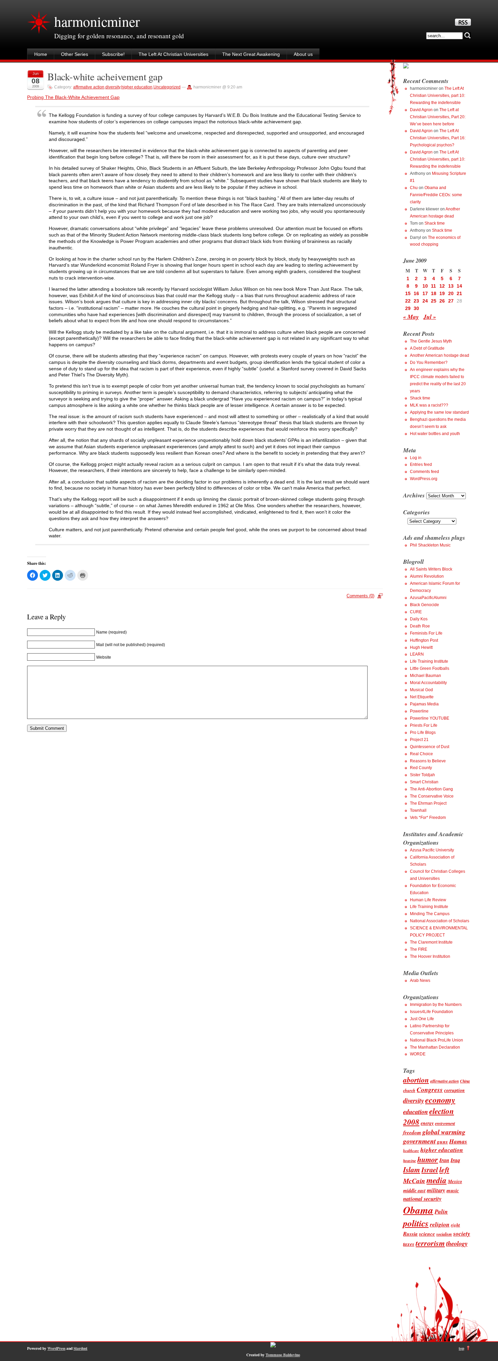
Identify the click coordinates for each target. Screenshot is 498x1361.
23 (416, 301)
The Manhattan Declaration (435, 1047)
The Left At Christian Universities (173, 54)
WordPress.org (423, 478)
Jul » (429, 316)
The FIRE (418, 949)
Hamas (458, 1141)
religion (440, 1224)
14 (459, 286)
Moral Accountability (428, 682)
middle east (414, 1190)
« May (411, 316)
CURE (416, 612)
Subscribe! (113, 54)
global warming (443, 1131)
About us (303, 54)
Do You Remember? (429, 362)
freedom (412, 1132)
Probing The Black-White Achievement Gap (73, 97)
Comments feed (424, 471)
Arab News (420, 980)
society (461, 1233)
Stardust (80, 1348)
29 (408, 308)
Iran (444, 1160)
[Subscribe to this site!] (463, 24)
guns (442, 1141)
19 (442, 293)
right (455, 1225)
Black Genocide (424, 604)
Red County (421, 767)
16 (416, 293)
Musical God (421, 689)
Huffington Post (424, 640)
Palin (441, 1211)
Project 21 (419, 739)
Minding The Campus (430, 913)
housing (409, 1160)
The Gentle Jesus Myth (431, 341)
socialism (444, 1234)
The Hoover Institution (430, 956)
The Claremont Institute (431, 942)
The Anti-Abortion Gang (431, 789)
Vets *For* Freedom (428, 817)
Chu (414, 187)
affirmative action (88, 87)
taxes (408, 1243)
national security (422, 1198)
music (453, 1190)
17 (425, 293)
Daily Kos (419, 619)
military (436, 1190)
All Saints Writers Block (431, 569)
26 (442, 301)
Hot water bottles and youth (435, 433)
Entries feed (421, 464)
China (465, 1081)
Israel (429, 1170)
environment (445, 1123)
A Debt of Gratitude (427, 348)
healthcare (411, 1150)
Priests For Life (423, 725)
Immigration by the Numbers (436, 1004)
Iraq (455, 1160)
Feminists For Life (426, 633)
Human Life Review (428, 900)
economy (440, 1100)
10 (425, 286)
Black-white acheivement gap (105, 76)
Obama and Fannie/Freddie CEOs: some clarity (436, 194)
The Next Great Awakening (251, 54)
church (409, 1090)
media (437, 1180)
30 (416, 308)
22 (408, 301)
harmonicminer (97, 21)
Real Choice (421, 753)
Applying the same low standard (439, 412)
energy (427, 1123)
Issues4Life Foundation (431, 1011)
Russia (410, 1233)
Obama (418, 1210)
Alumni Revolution (427, 576)
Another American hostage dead (439, 355)
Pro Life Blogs (423, 732)
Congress (430, 1089)
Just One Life (422, 1018)
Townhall (418, 810)
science (427, 1233)
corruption (454, 1090)
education (415, 1111)
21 (459, 293)
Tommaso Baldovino (283, 1355)
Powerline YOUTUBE (429, 718)
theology (457, 1243)
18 (433, 293)
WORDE (418, 1054)
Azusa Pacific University (432, 850)
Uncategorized (167, 87)
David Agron (421, 109)
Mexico (455, 1181)
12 (442, 286)
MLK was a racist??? (429, 405)
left (444, 1169)
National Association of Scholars (439, 921)
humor (427, 1159)
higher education (136, 87)
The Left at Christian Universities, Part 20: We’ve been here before (437, 116)
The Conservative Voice (432, 796)
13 (451, 286)
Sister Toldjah (422, 774)
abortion (416, 1080)
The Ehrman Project (428, 803)
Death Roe (420, 626)
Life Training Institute (429, 661)
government (419, 1141)
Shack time (434, 223)
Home (40, 54)
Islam (411, 1169)
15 (408, 293)
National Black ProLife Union (436, 1040)
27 (451, 301)
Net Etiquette (422, 697)
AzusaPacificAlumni (428, 597)
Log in (415, 457)
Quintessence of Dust (429, 746)
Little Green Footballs (429, 668)
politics (416, 1223)
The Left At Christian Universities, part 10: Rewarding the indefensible (437, 95)
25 (433, 301)
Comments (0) (360, 595)
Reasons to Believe (428, 761)
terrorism (430, 1243)
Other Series (74, 54)
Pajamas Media (424, 704)
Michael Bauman (425, 675)
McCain (414, 1180)
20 (451, 293)
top (461, 1348)
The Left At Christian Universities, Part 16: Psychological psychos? (437, 137)
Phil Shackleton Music (430, 545)
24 (425, 301)
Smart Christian (424, 782)
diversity (112, 87)
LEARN (417, 654)
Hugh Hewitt (421, 647)
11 (433, 286)
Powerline (419, 711)
